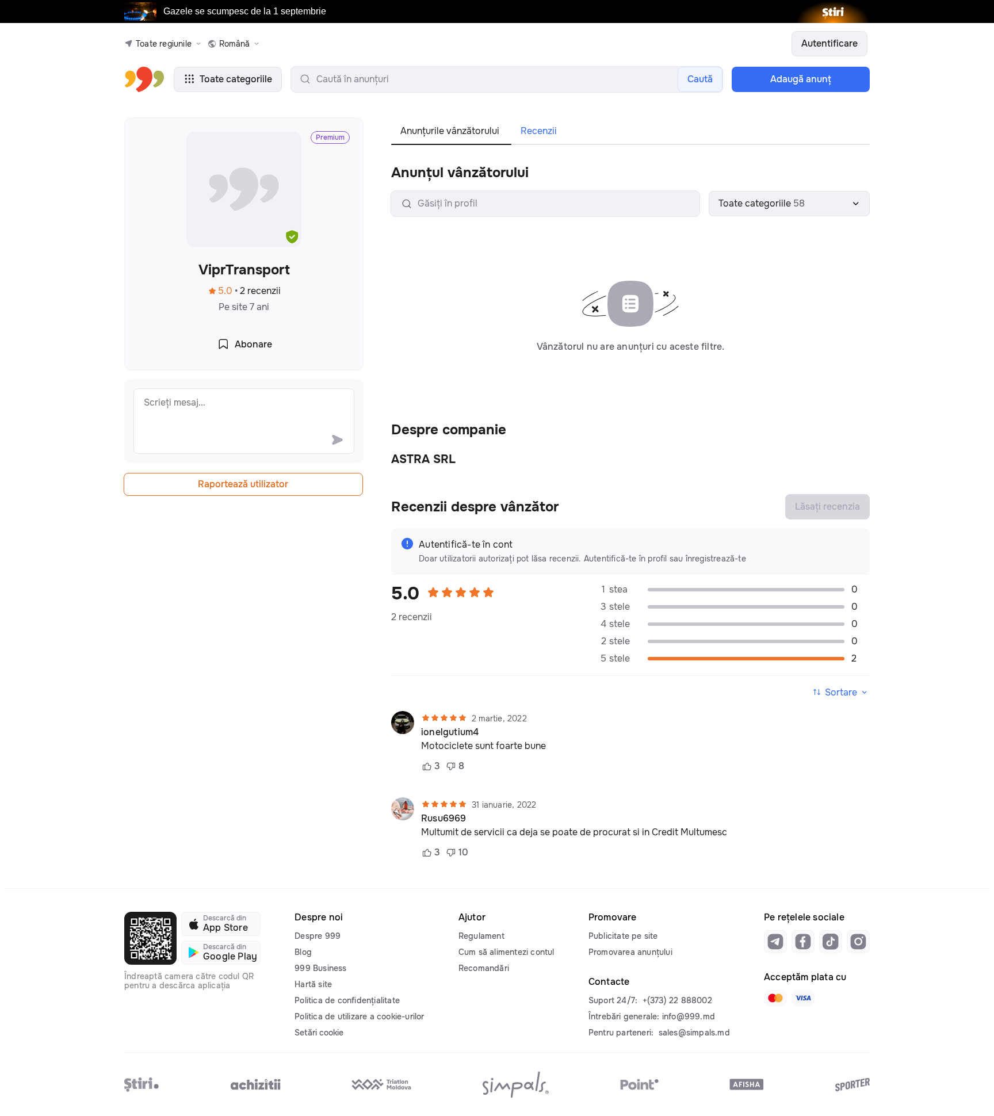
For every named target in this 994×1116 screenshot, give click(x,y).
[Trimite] (337, 439)
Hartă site (313, 984)
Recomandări (483, 968)
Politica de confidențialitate (347, 1000)
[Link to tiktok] (830, 941)
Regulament (481, 936)
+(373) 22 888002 (677, 1000)
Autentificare (829, 43)
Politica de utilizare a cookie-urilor (359, 1016)
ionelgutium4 (450, 732)
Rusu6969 (444, 818)
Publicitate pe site (623, 936)
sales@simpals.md (694, 1032)
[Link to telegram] (775, 941)
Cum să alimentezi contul (506, 952)
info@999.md (688, 1016)
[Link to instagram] (858, 941)
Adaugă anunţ (800, 79)
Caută (700, 79)
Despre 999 (318, 936)
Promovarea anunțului (630, 952)
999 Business (320, 968)
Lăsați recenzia (827, 506)
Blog (303, 952)
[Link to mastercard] (775, 998)
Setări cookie (319, 1032)
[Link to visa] (803, 998)
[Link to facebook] (803, 941)
